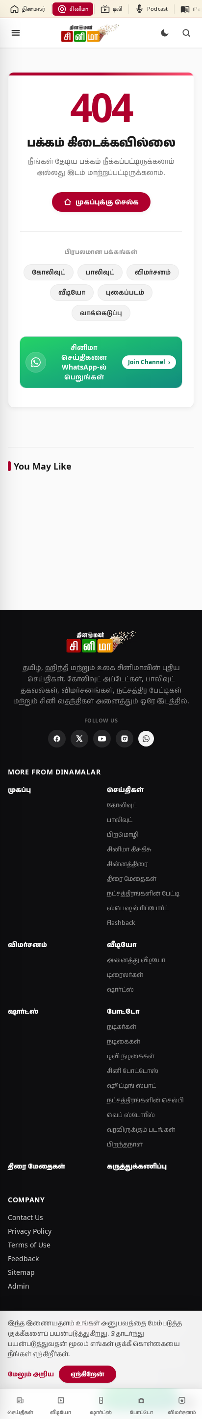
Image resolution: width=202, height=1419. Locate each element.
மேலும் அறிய (31, 1373)
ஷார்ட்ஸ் (120, 989)
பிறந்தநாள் (125, 1144)
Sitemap (21, 1272)
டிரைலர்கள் (125, 975)
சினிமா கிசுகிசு (129, 849)
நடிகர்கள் (121, 1026)
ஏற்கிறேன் (87, 1373)
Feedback (23, 1258)
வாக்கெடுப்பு (101, 312)
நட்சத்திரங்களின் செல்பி (145, 1100)
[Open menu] (15, 33)
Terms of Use (29, 1244)
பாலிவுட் (100, 272)
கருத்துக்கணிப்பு (137, 1166)
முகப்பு (19, 789)
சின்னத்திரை (127, 864)
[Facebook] (57, 738)
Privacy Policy (29, 1231)
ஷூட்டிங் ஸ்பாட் (131, 1085)
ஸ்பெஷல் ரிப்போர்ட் (138, 908)
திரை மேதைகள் (131, 878)
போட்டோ (123, 1011)
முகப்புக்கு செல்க (107, 201)
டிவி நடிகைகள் (130, 1056)
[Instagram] (124, 738)
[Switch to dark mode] (165, 33)
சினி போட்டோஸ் (132, 1071)
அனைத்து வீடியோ (136, 960)
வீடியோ (71, 292)
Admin (18, 1286)
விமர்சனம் (153, 272)
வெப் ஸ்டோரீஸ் (131, 1115)
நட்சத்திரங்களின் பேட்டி (143, 893)
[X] (79, 738)
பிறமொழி (123, 834)
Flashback (121, 923)
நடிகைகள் (123, 1041)
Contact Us (25, 1217)
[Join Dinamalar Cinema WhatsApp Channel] (146, 739)
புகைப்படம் (125, 292)
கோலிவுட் (48, 272)
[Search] (186, 33)
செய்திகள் (125, 789)
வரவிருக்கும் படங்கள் (141, 1129)
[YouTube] (102, 738)
